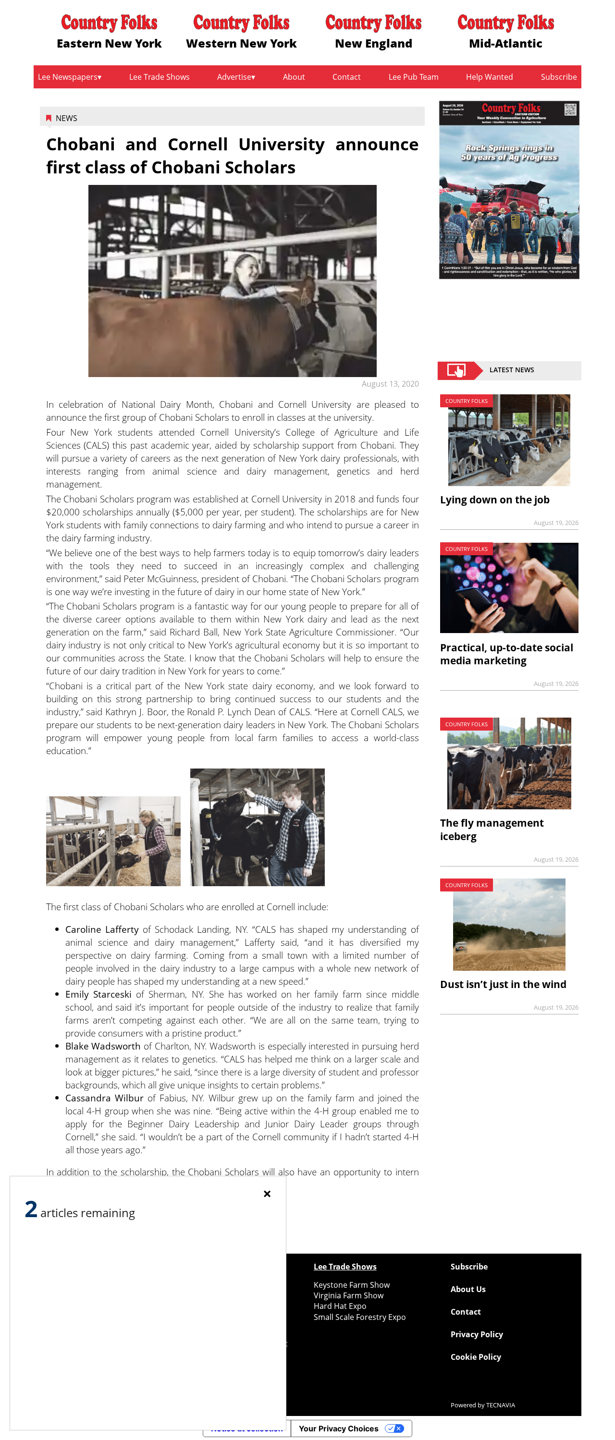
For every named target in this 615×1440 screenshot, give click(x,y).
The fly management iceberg (492, 829)
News (66, 118)
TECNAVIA (500, 1405)
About (294, 77)
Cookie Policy (476, 1357)
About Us (468, 1289)
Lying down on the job (495, 499)
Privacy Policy (477, 1334)
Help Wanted (489, 77)
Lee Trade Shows (159, 77)
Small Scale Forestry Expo (360, 1317)
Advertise (234, 77)
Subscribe (559, 77)
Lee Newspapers (68, 77)
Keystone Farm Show (352, 1285)
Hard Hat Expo (340, 1306)
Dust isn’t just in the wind (503, 984)
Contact (346, 77)
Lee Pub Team (414, 77)
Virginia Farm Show (348, 1295)
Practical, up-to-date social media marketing (506, 654)
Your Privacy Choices (339, 1428)
